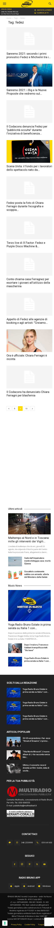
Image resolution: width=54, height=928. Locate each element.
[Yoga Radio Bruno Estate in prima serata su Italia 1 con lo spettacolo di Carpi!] (29, 605)
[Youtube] (44, 864)
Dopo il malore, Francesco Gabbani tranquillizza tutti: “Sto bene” (36, 647)
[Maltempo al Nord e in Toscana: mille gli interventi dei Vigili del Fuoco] (29, 523)
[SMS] (9, 842)
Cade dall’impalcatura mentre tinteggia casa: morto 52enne (37, 561)
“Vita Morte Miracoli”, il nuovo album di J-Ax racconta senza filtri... (36, 754)
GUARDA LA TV (43, 13)
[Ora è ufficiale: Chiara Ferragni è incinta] (29, 340)
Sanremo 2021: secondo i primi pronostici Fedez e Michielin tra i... (29, 55)
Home (9, 18)
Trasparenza (43, 924)
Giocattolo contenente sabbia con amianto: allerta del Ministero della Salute (36, 574)
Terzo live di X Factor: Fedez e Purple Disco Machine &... (26, 244)
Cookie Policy (30, 924)
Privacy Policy (16, 924)
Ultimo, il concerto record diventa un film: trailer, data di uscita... (36, 768)
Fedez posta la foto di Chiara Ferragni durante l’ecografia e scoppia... (25, 206)
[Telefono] (37, 842)
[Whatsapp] (17, 842)
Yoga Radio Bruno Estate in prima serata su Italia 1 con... (29, 626)
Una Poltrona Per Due (9, 12)
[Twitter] (37, 864)
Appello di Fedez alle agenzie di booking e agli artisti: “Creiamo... (27, 321)
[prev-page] (9, 408)
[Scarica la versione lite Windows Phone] (39, 886)
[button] (50, 4)
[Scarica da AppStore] (11, 886)
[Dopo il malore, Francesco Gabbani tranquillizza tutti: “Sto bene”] (15, 648)
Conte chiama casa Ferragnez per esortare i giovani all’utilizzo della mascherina (28, 282)
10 (26, 408)
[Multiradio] (29, 796)
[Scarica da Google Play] (24, 886)
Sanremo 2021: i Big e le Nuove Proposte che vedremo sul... (27, 91)
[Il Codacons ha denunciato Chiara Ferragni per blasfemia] (29, 377)
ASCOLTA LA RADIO (44, 10)
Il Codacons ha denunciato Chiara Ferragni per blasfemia (28, 393)
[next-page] (32, 408)
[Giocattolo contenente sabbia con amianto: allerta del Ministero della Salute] (15, 575)
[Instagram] (22, 864)
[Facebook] (14, 864)
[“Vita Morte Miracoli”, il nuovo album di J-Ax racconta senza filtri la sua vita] (13, 755)
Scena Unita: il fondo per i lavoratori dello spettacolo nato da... (29, 168)
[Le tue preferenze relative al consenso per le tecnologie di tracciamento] (4, 923)
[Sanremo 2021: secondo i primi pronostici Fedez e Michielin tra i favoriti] (29, 38)
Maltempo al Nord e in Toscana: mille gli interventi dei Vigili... (28, 539)
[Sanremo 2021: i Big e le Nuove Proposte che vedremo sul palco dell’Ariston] (29, 75)
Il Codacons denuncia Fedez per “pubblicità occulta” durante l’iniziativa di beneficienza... (27, 130)
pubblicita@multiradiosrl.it (25, 805)
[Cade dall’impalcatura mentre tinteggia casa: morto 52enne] (15, 561)
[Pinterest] (29, 864)
